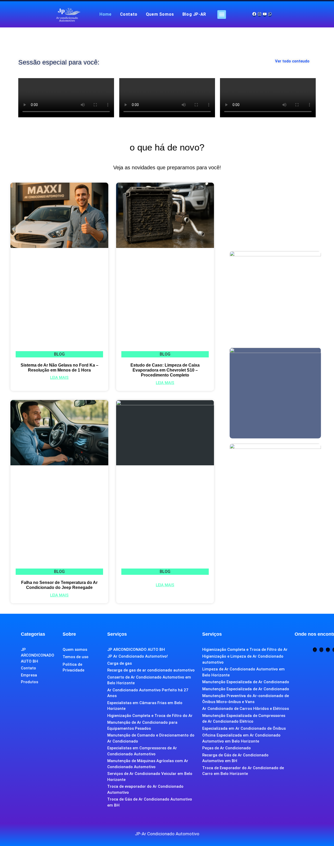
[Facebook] (254, 14)
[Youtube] (265, 14)
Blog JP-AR (194, 14)
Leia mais (59, 377)
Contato (129, 14)
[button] (221, 14)
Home (105, 14)
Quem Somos (160, 14)
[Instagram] (259, 14)
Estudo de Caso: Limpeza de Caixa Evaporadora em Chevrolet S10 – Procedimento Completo (165, 370)
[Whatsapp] (270, 14)
